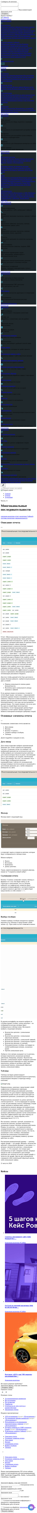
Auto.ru (15, 161)
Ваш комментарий (25, 10)
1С (9, 179)
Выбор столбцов (11, 1445)
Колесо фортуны (6, 404)
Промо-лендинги (7, 424)
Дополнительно (6, 93)
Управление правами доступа (11, 44)
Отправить (5, 13)
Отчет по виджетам (8, 95)
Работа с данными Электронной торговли (18, 479)
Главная (7, 494)
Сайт (22, 1490)
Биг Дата (4, 441)
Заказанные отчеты (26, 97)
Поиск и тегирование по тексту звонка (21, 464)
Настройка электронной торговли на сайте (16, 478)
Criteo (3, 172)
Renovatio (20, 185)
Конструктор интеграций (10, 177)
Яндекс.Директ (14, 159)
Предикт (4, 459)
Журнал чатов (29, 89)
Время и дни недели (8, 108)
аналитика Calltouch (26, 516)
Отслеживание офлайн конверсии (19, 32)
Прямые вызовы (6, 392)
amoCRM (13, 179)
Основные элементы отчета (14, 1438)
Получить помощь (7, 1511)
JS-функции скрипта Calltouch (17, 33)
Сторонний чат (6, 410)
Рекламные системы (8, 157)
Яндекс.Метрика (7, 168)
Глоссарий (4, 66)
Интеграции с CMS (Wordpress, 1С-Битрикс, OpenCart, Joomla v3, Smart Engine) (18, 194)
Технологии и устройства (24, 108)
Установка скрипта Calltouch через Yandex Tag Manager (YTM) (17, 28)
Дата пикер (9, 1440)
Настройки (5, 114)
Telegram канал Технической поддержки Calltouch (18, 38)
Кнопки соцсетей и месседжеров (12, 367)
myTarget (30, 159)
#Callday (23, 1242)
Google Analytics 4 (19, 168)
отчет (17, 516)
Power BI (4, 181)
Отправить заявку (7, 1387)
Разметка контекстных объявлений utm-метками (14, 45)
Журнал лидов (28, 87)
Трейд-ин (4, 398)
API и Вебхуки (6, 202)
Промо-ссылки (6, 380)
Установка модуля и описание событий (17, 481)
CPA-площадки (18, 162)
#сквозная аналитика (12, 1242)
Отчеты (3, 68)
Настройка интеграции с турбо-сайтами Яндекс (17, 196)
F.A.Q (24, 57)
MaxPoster (28, 179)
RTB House (29, 170)
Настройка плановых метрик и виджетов (15, 50)
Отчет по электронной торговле (18, 96)
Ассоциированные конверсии (11, 99)
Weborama (21, 170)
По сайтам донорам (27, 77)
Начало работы (6, 19)
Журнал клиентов (18, 89)
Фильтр (7, 1442)
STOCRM (27, 185)
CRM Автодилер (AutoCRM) (20, 183)
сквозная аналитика (8, 516)
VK (2, 161)
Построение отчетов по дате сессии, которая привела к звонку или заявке (16, 48)
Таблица (8, 1447)
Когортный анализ (11, 112)
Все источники (28, 75)
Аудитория (4, 106)
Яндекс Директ (6, 77)
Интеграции (5, 151)
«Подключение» (29, 1416)
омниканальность (21, 518)
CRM (3, 176)
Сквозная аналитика (16, 75)
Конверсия (4, 305)
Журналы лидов (6, 85)
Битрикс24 (21, 179)
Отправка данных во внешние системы (14, 166)
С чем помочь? (24, 1497)
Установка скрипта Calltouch (11, 27)
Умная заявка (5, 347)
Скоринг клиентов (7, 447)
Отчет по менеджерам (23, 95)
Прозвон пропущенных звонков (12, 360)
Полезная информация (9, 303)
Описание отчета (11, 1436)
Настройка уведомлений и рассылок (16, 54)
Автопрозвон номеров (9, 335)
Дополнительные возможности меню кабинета (16, 56)
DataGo (14, 170)
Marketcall (23, 159)
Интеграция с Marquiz (8, 373)
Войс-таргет (5, 291)
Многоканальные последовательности (14, 110)
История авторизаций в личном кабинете (14, 52)
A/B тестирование (24, 36)
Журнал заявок (18, 87)
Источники (5, 73)
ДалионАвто (5, 187)
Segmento (4, 170)
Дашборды (5, 75)
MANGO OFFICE (7, 193)
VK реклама (8, 161)
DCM (10, 170)
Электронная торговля (9, 475)
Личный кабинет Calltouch (10, 42)
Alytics (28, 168)
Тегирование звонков (8, 452)
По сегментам (6, 79)
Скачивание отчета (11, 1444)
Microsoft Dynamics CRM (16, 181)
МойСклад (5, 185)
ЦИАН (28, 161)
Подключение (6, 25)
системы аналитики (8, 518)
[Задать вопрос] (3, 485)
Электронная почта (27, 1485)
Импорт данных (7, 162)
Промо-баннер (6, 418)
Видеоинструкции (7, 61)
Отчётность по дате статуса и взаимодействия (15, 1407)
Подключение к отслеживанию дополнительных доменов (16, 1423)
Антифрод (4, 468)
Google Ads (16, 77)
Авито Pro (22, 161)
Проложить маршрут (8, 386)
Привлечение (5, 272)
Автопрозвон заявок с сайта (10, 354)
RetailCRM (13, 185)
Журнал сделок (6, 89)
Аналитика (5, 428)
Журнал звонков (7, 87)
